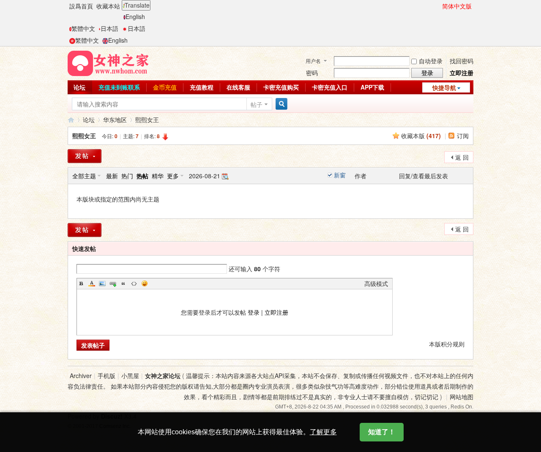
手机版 (106, 375)
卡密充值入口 (329, 87)
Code (134, 283)
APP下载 (372, 87)
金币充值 (165, 87)
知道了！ (381, 432)
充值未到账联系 (119, 87)
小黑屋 (130, 375)
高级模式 (376, 283)
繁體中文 (83, 28)
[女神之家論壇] (108, 62)
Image (102, 283)
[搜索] (280, 104)
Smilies (144, 283)
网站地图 (461, 396)
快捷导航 (444, 87)
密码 (312, 72)
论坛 (79, 87)
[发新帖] (84, 156)
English (135, 16)
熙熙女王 (147, 119)
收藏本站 (108, 6)
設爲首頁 (81, 6)
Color (91, 283)
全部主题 (84, 176)
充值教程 (201, 87)
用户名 (313, 60)
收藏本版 (421, 135)
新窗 (340, 175)
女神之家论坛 (71, 120)
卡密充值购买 (281, 87)
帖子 (256, 104)
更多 (173, 176)
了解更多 (323, 432)
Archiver (81, 375)
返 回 (462, 157)
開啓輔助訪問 (438, 6)
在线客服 (238, 87)
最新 (112, 176)
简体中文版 (457, 6)
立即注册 (461, 72)
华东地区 (115, 119)
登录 (254, 312)
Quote (123, 283)
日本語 (109, 28)
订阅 (463, 135)
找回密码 (461, 61)
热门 (127, 176)
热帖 (142, 176)
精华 (158, 176)
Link (113, 283)
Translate (137, 5)
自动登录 (431, 61)
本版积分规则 (446, 344)
